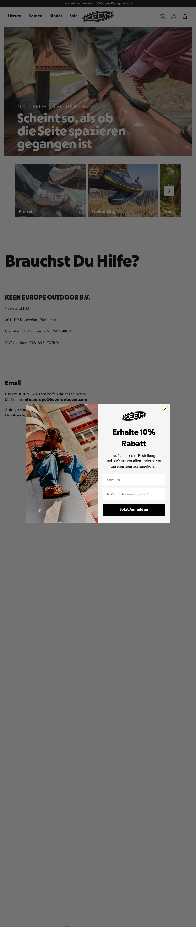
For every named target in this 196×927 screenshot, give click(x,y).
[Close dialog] (165, 408)
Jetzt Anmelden (134, 509)
